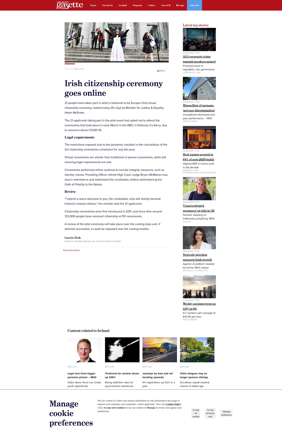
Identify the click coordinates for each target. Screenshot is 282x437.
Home (93, 5)
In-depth (123, 5)
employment (190, 121)
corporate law (191, 72)
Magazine (137, 5)
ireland (79, 69)
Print (162, 71)
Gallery (151, 5)
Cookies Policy (173, 404)
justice (187, 221)
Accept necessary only (210, 413)
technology (201, 271)
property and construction (191, 171)
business (188, 271)
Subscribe (194, 5)
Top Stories (107, 5)
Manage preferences (226, 413)
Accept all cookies (195, 413)
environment (208, 172)
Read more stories (71, 250)
